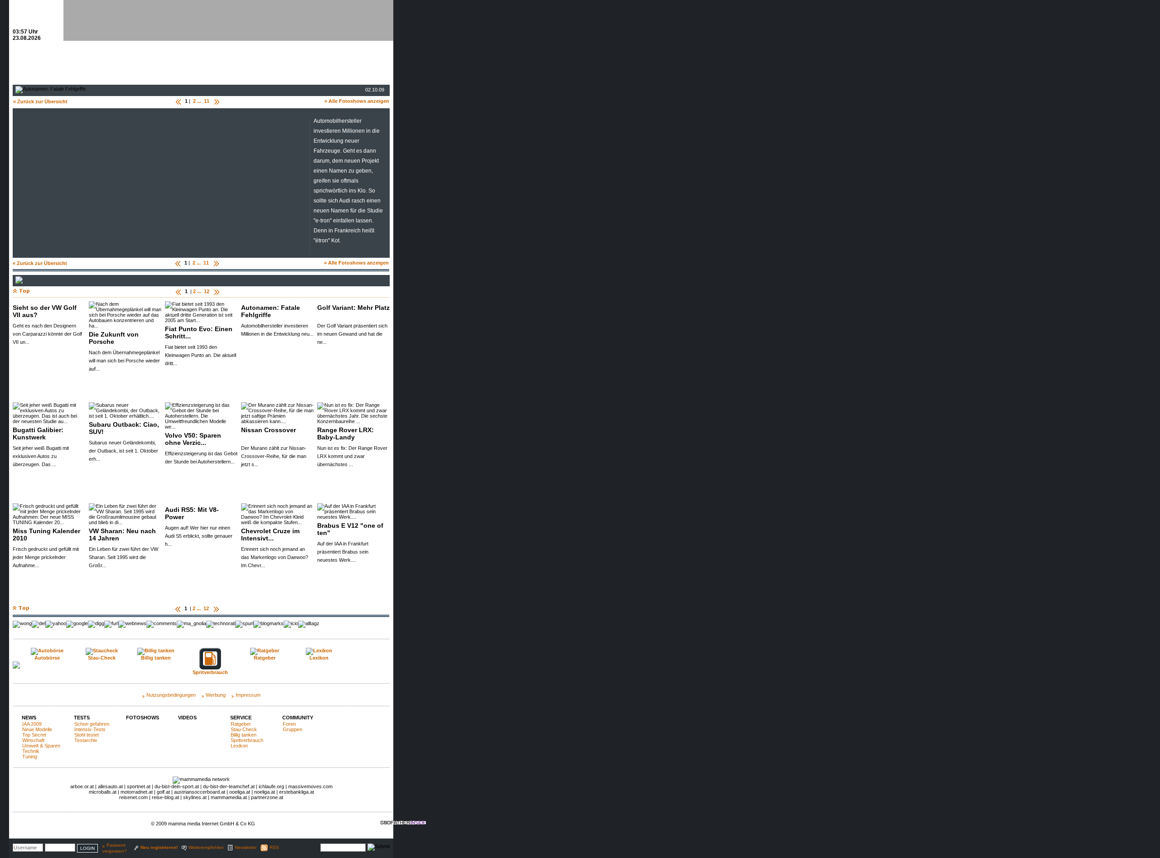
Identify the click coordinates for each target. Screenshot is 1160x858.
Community (297, 717)
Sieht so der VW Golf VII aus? (45, 311)
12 (206, 291)
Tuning (29, 756)
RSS (274, 847)
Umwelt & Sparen (41, 745)
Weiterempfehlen (206, 847)
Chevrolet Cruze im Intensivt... (270, 534)
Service (240, 717)
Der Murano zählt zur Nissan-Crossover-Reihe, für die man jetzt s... (273, 456)
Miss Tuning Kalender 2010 (46, 534)
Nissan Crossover (268, 430)
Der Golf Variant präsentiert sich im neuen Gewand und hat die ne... (352, 334)
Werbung (216, 695)
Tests (82, 717)
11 (206, 101)
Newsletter (245, 847)
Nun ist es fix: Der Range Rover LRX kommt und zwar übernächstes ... (352, 456)
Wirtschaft (33, 740)
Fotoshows (142, 717)
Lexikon (239, 745)
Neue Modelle (37, 729)
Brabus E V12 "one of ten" (350, 529)
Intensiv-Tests (90, 729)
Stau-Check (244, 729)
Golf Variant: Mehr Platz (353, 307)
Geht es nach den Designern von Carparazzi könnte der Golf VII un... (47, 334)
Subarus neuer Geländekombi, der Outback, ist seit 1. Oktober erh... (123, 451)
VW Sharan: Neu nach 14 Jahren (122, 534)
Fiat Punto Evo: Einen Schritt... (198, 332)
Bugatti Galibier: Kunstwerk (38, 433)
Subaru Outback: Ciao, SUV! (124, 428)
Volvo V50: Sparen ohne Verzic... (193, 439)
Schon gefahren (91, 724)
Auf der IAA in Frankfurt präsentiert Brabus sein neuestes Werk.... (342, 552)
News (29, 717)
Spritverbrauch (247, 740)
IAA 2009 (32, 724)
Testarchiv (85, 740)
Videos (187, 717)
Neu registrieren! (159, 847)
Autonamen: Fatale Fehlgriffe (270, 311)
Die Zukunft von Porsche (114, 338)
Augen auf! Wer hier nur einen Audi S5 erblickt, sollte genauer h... (198, 536)
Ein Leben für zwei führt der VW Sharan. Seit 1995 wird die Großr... (123, 557)
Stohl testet (86, 734)
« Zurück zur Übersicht (40, 101)
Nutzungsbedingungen (171, 695)
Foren (289, 724)
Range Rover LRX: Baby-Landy (345, 433)
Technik (30, 751)
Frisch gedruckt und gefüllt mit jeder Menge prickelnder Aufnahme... (46, 557)
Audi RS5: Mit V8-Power (192, 513)
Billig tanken (243, 734)
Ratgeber (241, 724)
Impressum (248, 695)
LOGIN (87, 848)
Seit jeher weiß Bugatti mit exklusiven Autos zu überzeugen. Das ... (41, 456)
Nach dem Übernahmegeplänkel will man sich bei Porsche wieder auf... (124, 360)
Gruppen (292, 729)
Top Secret (34, 734)
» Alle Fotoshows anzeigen (356, 101)
